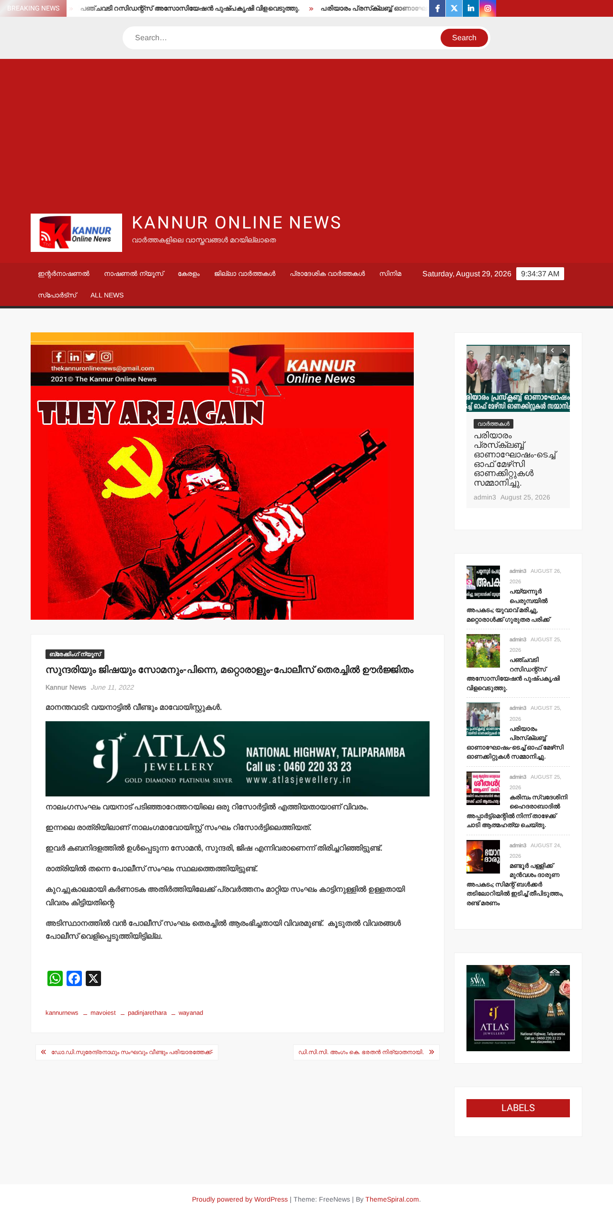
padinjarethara (147, 1012)
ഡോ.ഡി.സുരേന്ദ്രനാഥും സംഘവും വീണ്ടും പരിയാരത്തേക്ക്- (132, 1052)
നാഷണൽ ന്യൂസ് (133, 273)
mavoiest (103, 1012)
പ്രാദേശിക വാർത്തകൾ (327, 273)
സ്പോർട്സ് (57, 295)
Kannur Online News (237, 223)
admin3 (485, 497)
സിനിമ (390, 273)
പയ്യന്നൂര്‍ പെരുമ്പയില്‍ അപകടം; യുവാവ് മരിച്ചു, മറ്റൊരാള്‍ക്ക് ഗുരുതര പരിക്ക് (508, 605)
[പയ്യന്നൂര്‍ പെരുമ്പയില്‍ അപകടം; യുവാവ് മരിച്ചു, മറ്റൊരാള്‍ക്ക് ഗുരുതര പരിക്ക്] (483, 582)
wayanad (191, 1012)
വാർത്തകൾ (493, 423)
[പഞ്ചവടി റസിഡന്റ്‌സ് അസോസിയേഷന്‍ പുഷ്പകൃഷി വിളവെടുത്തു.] (483, 650)
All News (107, 295)
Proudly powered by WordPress (240, 1199)
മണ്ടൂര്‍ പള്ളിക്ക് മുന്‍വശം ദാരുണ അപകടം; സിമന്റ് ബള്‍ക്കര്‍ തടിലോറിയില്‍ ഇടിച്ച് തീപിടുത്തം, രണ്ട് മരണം (514, 884)
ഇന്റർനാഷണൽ (64, 273)
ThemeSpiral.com (392, 1199)
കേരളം (189, 273)
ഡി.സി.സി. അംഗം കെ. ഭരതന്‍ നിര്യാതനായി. (361, 1052)
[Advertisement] (306, 135)
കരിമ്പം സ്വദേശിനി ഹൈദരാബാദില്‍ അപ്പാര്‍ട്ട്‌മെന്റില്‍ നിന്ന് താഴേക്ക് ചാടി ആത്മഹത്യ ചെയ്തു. (517, 811)
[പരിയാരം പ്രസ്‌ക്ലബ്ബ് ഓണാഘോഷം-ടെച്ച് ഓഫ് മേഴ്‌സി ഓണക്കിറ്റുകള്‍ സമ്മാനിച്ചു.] (518, 378)
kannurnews (62, 1012)
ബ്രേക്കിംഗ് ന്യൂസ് (75, 654)
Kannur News (65, 687)
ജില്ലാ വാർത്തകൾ (244, 273)
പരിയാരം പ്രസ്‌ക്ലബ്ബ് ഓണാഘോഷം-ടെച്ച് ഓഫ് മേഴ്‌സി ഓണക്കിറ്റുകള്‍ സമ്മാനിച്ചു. (424, 8)
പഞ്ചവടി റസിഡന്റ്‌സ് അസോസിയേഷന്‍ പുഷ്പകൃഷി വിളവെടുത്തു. (160, 8)
